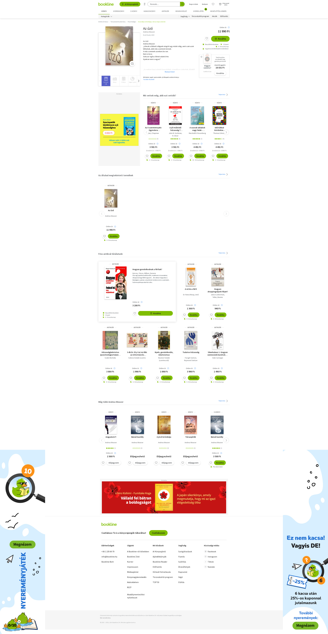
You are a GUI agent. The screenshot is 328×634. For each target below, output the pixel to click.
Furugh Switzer (190, 358)
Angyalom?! (111, 437)
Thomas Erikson (219, 133)
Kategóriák (105, 16)
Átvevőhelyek (184, 567)
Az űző (111, 210)
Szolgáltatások (185, 551)
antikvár (110, 185)
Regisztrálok (193, 4)
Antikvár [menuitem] (165, 11)
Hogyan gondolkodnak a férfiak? (147, 269)
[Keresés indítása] (182, 4)
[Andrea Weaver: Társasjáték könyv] (190, 425)
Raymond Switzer (191, 360)
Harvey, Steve (137, 273)
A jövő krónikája (164, 437)
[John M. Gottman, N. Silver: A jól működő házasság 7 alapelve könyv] (175, 115)
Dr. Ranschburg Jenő (191, 294)
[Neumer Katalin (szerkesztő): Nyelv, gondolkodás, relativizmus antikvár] (164, 340)
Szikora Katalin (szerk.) (137, 358)
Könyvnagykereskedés (136, 577)
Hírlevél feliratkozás (162, 572)
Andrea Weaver (111, 216)
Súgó (180, 577)
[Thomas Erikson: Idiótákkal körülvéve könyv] (219, 115)
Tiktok (211, 561)
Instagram (212, 556)
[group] (105, 81)
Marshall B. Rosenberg (197, 133)
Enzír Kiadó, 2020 (148, 35)
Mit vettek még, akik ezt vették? (159, 95)
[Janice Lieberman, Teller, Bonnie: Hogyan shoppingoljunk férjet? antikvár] (217, 277)
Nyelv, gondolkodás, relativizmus (164, 353)
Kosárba (222, 38)
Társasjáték (190, 437)
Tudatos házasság (191, 352)
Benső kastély (137, 437)
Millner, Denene (150, 273)
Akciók (214, 16)
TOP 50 (156, 582)
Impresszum (132, 567)
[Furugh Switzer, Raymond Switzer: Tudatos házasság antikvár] (190, 340)
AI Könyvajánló (131, 4)
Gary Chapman (153, 133)
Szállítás (182, 561)
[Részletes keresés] (144, 4)
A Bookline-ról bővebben (138, 551)
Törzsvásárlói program (200, 16)
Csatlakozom (158, 532)
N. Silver (175, 136)
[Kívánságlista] (213, 4)
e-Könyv (217, 412)
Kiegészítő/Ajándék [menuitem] (218, 11)
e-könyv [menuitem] (134, 11)
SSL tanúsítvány (105, 618)
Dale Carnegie (217, 358)
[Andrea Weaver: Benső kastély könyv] (137, 425)
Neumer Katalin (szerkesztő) (164, 359)
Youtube (211, 567)
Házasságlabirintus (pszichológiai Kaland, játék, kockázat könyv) (110, 353)
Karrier (130, 561)
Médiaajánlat (133, 572)
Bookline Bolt (107, 561)
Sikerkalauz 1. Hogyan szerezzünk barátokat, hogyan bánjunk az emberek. (217, 353)
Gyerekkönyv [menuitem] (118, 11)
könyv (153, 103)
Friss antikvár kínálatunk (110, 253)
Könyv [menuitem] (104, 11)
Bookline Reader (160, 561)
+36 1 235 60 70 (107, 551)
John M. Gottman (175, 133)
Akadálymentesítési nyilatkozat (136, 596)
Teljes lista (221, 94)
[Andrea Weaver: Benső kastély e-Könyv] (217, 425)
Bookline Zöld (133, 556)
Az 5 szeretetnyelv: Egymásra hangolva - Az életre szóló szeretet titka (153, 128)
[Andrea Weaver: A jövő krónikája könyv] (164, 425)
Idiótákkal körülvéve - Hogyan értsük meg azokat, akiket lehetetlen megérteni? (219, 128)
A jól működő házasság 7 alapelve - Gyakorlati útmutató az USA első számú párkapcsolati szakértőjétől (175, 128)
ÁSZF (129, 587)
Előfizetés (224, 16)
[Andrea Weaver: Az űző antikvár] (119, 45)
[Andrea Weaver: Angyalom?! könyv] (111, 425)
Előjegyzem (114, 462)
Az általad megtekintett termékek (115, 175)
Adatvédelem (133, 582)
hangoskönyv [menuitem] (149, 11)
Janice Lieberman (217, 294)
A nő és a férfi (191, 289)
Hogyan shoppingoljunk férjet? (218, 290)
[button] (138, 81)
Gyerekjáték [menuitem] (200, 10)
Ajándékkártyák (159, 556)
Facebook (212, 551)
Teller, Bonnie (218, 297)
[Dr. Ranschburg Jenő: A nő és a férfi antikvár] (191, 277)
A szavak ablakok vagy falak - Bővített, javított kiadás (197, 128)
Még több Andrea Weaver (110, 401)
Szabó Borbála (110, 358)
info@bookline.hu (109, 556)
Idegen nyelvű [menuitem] (181, 11)
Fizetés (181, 556)
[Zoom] (132, 63)
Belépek (205, 4)
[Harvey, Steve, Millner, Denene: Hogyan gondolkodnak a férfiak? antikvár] (115, 282)
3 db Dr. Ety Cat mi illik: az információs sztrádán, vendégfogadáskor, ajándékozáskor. (137, 353)
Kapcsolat (182, 572)
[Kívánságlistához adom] (206, 38)
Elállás (181, 582)
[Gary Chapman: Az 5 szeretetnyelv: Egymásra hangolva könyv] (153, 115)
